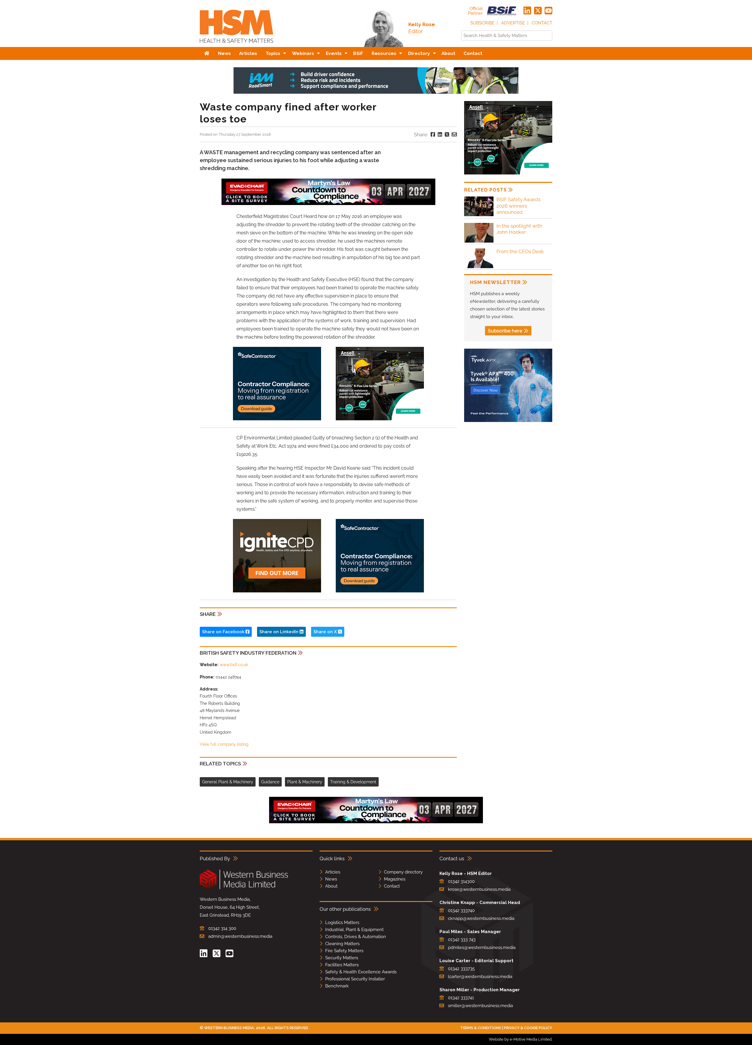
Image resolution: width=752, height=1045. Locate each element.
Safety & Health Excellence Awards (361, 972)
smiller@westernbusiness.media (480, 1005)
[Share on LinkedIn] (440, 134)
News (331, 879)
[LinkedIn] (527, 11)
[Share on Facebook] (433, 134)
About (331, 886)
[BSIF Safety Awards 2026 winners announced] (479, 215)
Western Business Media (229, 1028)
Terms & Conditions (480, 1028)
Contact (542, 23)
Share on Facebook (224, 631)
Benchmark (337, 986)
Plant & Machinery (304, 781)
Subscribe (482, 23)
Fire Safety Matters (344, 950)
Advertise (513, 23)
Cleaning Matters (342, 943)
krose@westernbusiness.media (479, 889)
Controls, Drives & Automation (355, 936)
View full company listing (224, 744)
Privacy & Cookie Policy (528, 1028)
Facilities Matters (342, 964)
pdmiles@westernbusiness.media (482, 947)
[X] (538, 11)
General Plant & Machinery (227, 781)
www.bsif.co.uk (234, 664)
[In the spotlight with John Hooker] (479, 241)
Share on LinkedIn (279, 631)
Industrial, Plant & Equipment (354, 929)
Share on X (325, 631)
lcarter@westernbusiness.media (480, 976)
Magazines (394, 879)
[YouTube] (548, 11)
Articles (332, 872)
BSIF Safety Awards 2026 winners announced (518, 205)
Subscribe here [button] (505, 331)
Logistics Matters (342, 922)
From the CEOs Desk (520, 251)
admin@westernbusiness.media (240, 936)
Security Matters (341, 957)
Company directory (403, 872)
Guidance (270, 781)
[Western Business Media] (244, 888)
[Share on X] (447, 134)
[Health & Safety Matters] (236, 44)
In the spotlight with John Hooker (519, 229)
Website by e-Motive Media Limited (520, 1039)
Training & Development (353, 781)
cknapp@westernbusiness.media (481, 918)
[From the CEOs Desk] (479, 267)
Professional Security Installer (355, 979)
